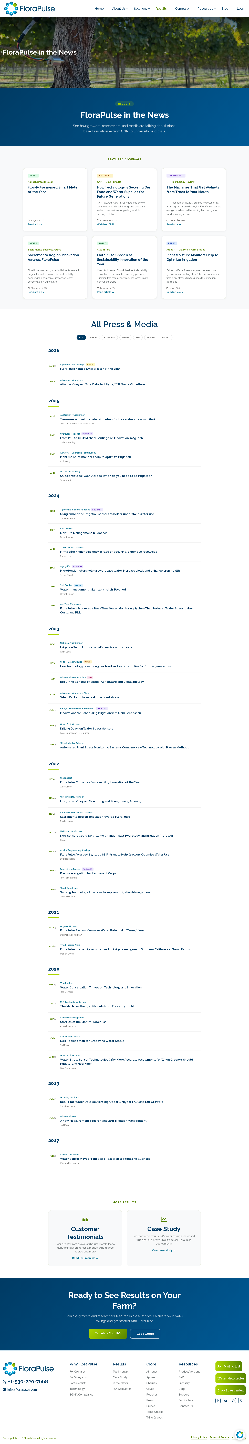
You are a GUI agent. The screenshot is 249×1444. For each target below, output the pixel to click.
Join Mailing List (228, 1366)
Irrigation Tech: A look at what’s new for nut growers (96, 647)
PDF (138, 337)
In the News (120, 1383)
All (81, 337)
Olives (150, 1388)
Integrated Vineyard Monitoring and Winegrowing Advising (100, 801)
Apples (150, 1377)
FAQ (181, 1377)
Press (94, 337)
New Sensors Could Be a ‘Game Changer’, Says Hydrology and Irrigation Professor (116, 835)
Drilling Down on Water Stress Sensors (86, 728)
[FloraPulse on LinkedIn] (218, 1400)
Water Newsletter (230, 1378)
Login (241, 8)
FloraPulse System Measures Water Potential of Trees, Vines (102, 930)
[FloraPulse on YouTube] (225, 1400)
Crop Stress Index (230, 1390)
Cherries (151, 1383)
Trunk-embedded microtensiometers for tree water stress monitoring (109, 419)
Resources (205, 8)
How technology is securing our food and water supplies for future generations (115, 666)
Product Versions (189, 1371)
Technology (77, 1388)
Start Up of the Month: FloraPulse (83, 1022)
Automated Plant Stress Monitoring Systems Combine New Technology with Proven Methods (124, 747)
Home (99, 8)
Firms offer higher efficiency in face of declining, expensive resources (108, 551)
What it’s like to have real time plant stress (89, 697)
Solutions (140, 8)
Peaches (152, 1394)
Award (151, 337)
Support (184, 1394)
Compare (182, 8)
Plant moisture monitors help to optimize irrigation (95, 457)
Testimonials (121, 1371)
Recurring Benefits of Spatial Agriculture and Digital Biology (102, 681)
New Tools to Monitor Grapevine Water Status (92, 1041)
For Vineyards (78, 1377)
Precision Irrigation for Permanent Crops (88, 873)
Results (161, 8)
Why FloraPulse (83, 1364)
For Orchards (78, 1371)
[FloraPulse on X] (240, 1400)
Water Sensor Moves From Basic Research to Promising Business (105, 1158)
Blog (225, 8)
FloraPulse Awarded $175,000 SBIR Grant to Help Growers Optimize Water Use (114, 854)
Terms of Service (219, 1437)
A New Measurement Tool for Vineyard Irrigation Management (103, 1120)
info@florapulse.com (21, 1389)
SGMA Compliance (82, 1394)
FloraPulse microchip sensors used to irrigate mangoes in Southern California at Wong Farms (125, 949)
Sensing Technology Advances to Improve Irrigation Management (105, 892)
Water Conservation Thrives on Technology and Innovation (101, 987)
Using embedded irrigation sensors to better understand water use (107, 514)
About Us (119, 8)
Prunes (150, 1406)
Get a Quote (145, 1333)
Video (125, 337)
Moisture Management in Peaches (83, 533)
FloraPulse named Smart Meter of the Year (90, 368)
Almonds (152, 1371)
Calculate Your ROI (108, 1333)
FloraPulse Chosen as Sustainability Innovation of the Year (100, 782)
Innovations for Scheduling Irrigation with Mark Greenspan (100, 713)
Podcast (109, 337)
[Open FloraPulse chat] (240, 1435)
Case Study (120, 1377)
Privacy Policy (199, 1437)
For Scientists (78, 1383)
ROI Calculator (122, 1388)
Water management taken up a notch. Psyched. (93, 589)
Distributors (186, 1400)
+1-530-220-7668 (28, 1381)
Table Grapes (154, 1411)
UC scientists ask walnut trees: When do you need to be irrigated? (106, 476)
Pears (150, 1400)
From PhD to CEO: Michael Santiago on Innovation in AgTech (101, 438)
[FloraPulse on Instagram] (233, 1400)
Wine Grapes (154, 1417)
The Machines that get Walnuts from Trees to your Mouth (100, 1006)
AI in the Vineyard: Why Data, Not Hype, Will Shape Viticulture (102, 384)
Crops (151, 1364)
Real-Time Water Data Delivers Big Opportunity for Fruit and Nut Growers (111, 1101)
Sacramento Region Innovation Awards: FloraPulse (95, 816)
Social (165, 337)
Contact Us (186, 1406)
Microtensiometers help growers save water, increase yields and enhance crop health (120, 570)
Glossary (184, 1383)
